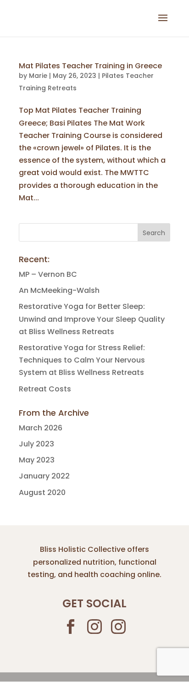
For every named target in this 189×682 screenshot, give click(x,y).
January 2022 (44, 476)
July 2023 (36, 444)
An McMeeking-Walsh (59, 290)
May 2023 (37, 460)
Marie (38, 75)
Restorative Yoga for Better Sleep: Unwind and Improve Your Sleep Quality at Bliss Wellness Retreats (92, 318)
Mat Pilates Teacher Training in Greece (90, 65)
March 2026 (40, 428)
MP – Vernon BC (48, 274)
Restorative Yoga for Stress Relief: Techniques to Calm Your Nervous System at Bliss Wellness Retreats (82, 360)
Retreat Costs (45, 389)
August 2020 (42, 492)
